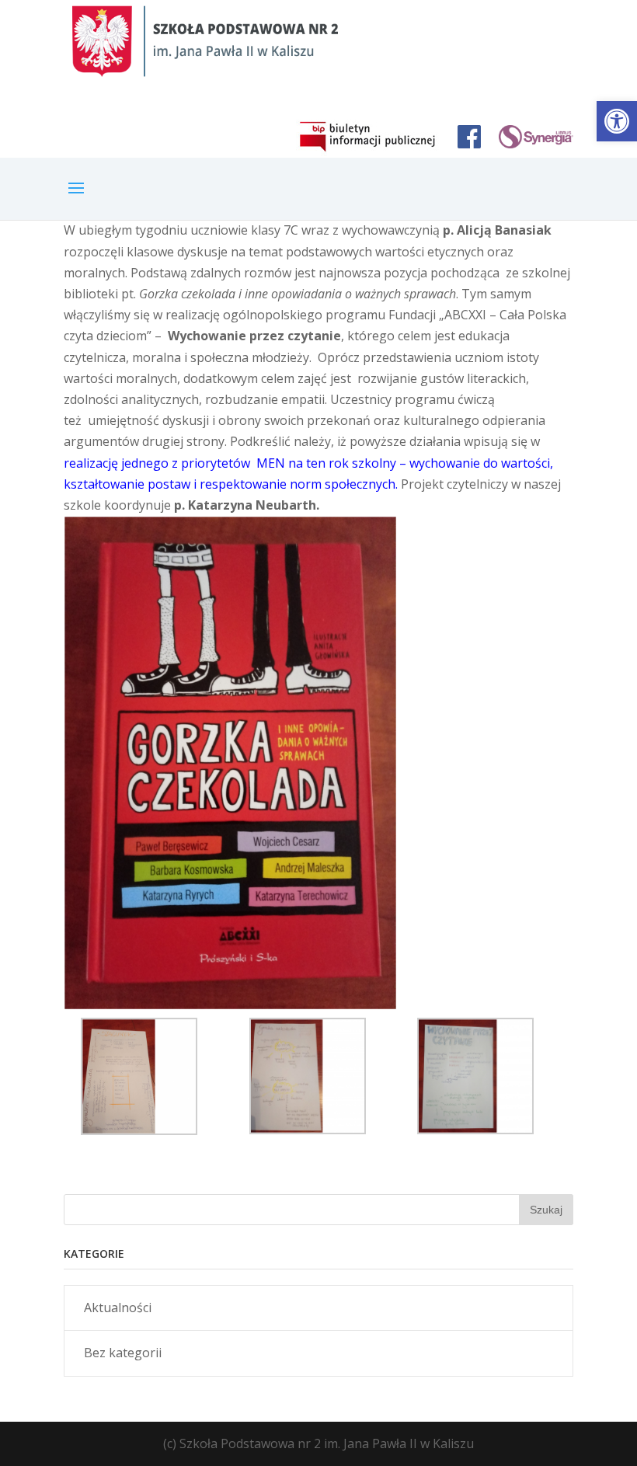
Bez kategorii (123, 1352)
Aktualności (117, 1307)
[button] (617, 121)
